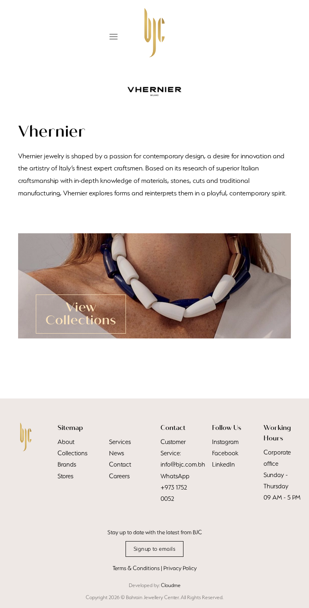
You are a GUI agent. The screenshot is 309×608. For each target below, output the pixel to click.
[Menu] (113, 36)
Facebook (225, 453)
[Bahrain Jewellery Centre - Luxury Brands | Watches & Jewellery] (154, 32)
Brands (67, 464)
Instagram (225, 442)
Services (120, 442)
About (66, 442)
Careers (119, 476)
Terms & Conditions (136, 568)
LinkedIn (223, 464)
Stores (65, 476)
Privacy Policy (180, 568)
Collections (72, 453)
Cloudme (171, 585)
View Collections (80, 313)
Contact (120, 464)
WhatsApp (175, 476)
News (116, 453)
